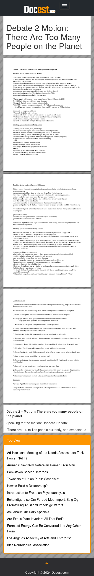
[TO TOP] (47, 563)
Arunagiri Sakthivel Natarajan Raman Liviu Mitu (41, 465)
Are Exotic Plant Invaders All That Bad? (35, 518)
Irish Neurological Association (28, 545)
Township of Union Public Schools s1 (33, 478)
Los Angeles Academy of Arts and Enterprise (39, 538)
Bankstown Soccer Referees (27, 472)
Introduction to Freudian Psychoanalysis (36, 492)
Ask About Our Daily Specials (28, 511)
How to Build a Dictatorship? (27, 485)
